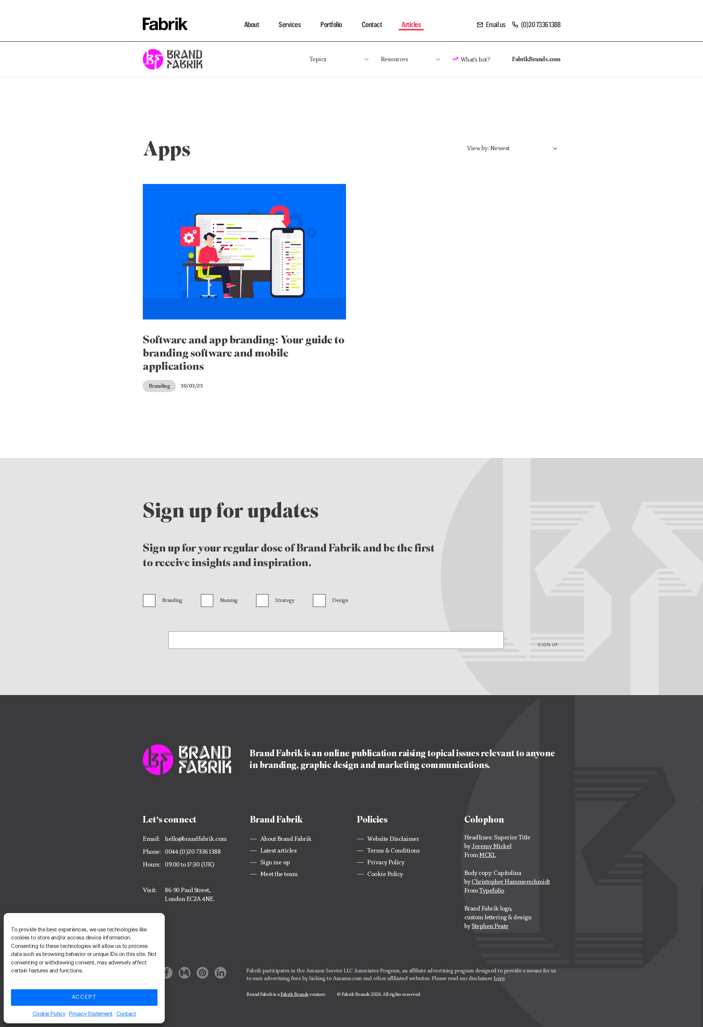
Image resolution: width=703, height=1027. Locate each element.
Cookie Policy (49, 1014)
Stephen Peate (490, 926)
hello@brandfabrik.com (196, 839)
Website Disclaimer (393, 839)
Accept (84, 997)
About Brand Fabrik (286, 839)
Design (340, 600)
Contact (126, 1014)
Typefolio (491, 890)
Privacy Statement (91, 1014)
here (499, 978)
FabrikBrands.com (536, 59)
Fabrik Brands (294, 994)
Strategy (284, 600)
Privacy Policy (385, 862)
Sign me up (275, 862)
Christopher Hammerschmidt (511, 882)
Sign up (548, 645)
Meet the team (279, 874)
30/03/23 (191, 385)
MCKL (487, 855)
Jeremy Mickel (492, 846)
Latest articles (278, 850)
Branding (159, 385)
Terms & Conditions (393, 850)
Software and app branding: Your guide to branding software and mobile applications (243, 353)
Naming (229, 600)
